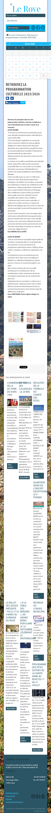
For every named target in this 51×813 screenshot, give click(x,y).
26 (30, 76)
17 (16, 70)
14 (43, 64)
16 (9, 70)
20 (37, 70)
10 (16, 64)
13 (37, 64)
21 (43, 70)
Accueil (12, 35)
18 (23, 70)
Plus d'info (10, 466)
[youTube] (33, 796)
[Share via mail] (12, 98)
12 (30, 64)
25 (23, 76)
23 (9, 76)
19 (30, 70)
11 (23, 64)
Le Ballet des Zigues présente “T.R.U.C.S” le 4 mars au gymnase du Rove (12, 612)
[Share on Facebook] (7, 98)
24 (16, 76)
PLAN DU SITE (10, 796)
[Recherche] (42, 21)
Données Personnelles (14, 802)
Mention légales (12, 793)
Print (23, 103)
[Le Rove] (25, 8)
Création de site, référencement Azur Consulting (20, 808)
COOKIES (9, 799)
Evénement (21, 35)
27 (37, 76)
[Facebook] (38, 796)
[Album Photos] (43, 796)
